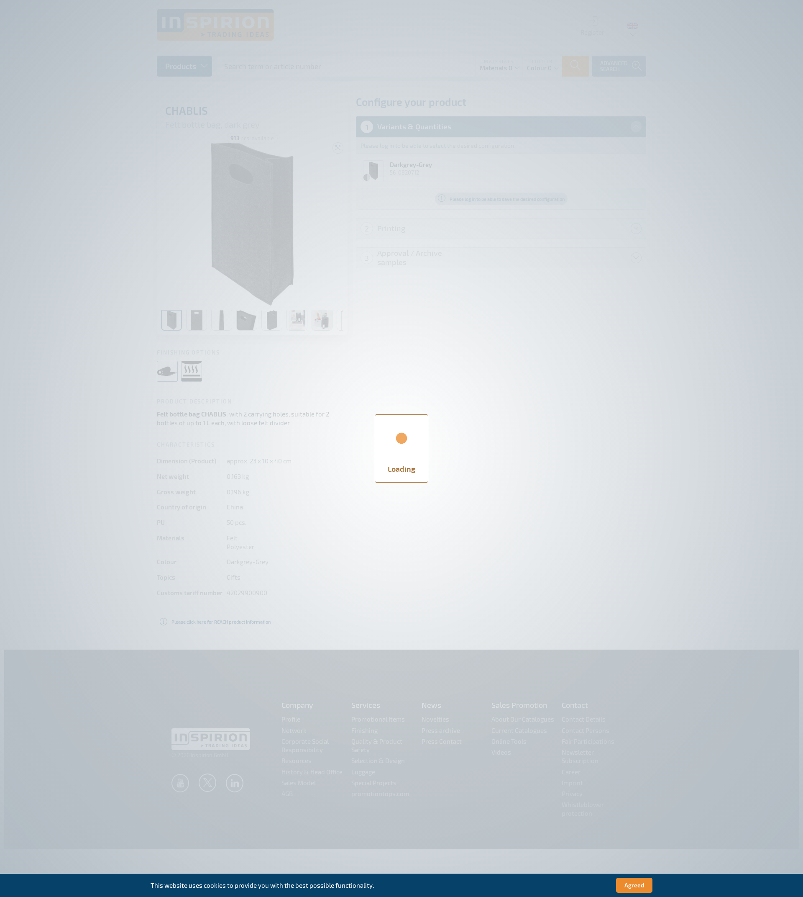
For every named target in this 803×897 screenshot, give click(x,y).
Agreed (634, 885)
